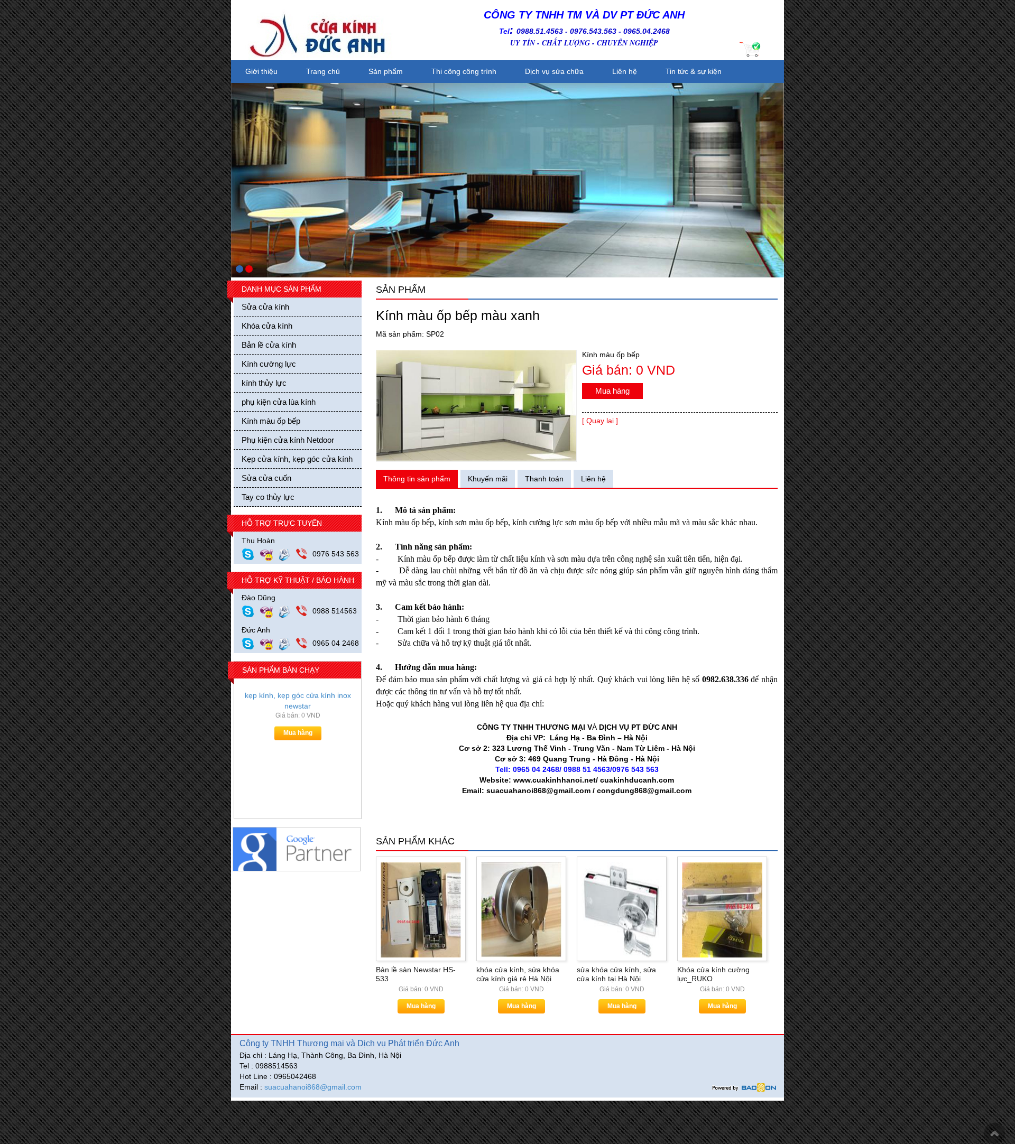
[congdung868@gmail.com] (287, 611)
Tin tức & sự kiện (694, 71)
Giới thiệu (261, 71)
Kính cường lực (269, 363)
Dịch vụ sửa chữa (554, 71)
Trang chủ (323, 71)
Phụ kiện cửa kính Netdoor (288, 439)
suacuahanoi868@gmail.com (313, 1087)
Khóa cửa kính (267, 325)
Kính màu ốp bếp (271, 420)
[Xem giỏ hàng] (750, 49)
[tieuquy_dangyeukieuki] (269, 554)
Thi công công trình (463, 71)
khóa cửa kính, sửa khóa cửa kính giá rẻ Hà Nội (517, 974)
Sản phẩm (385, 71)
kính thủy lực (264, 382)
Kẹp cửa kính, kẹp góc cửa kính (297, 458)
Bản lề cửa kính (269, 344)
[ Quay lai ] (600, 420)
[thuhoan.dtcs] (251, 554)
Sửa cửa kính (265, 306)
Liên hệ (624, 71)
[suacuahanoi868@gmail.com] (287, 643)
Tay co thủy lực (268, 496)
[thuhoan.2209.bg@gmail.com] (287, 554)
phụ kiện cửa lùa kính (279, 401)
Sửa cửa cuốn (266, 477)
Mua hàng (297, 739)
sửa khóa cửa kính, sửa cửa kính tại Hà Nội (616, 974)
